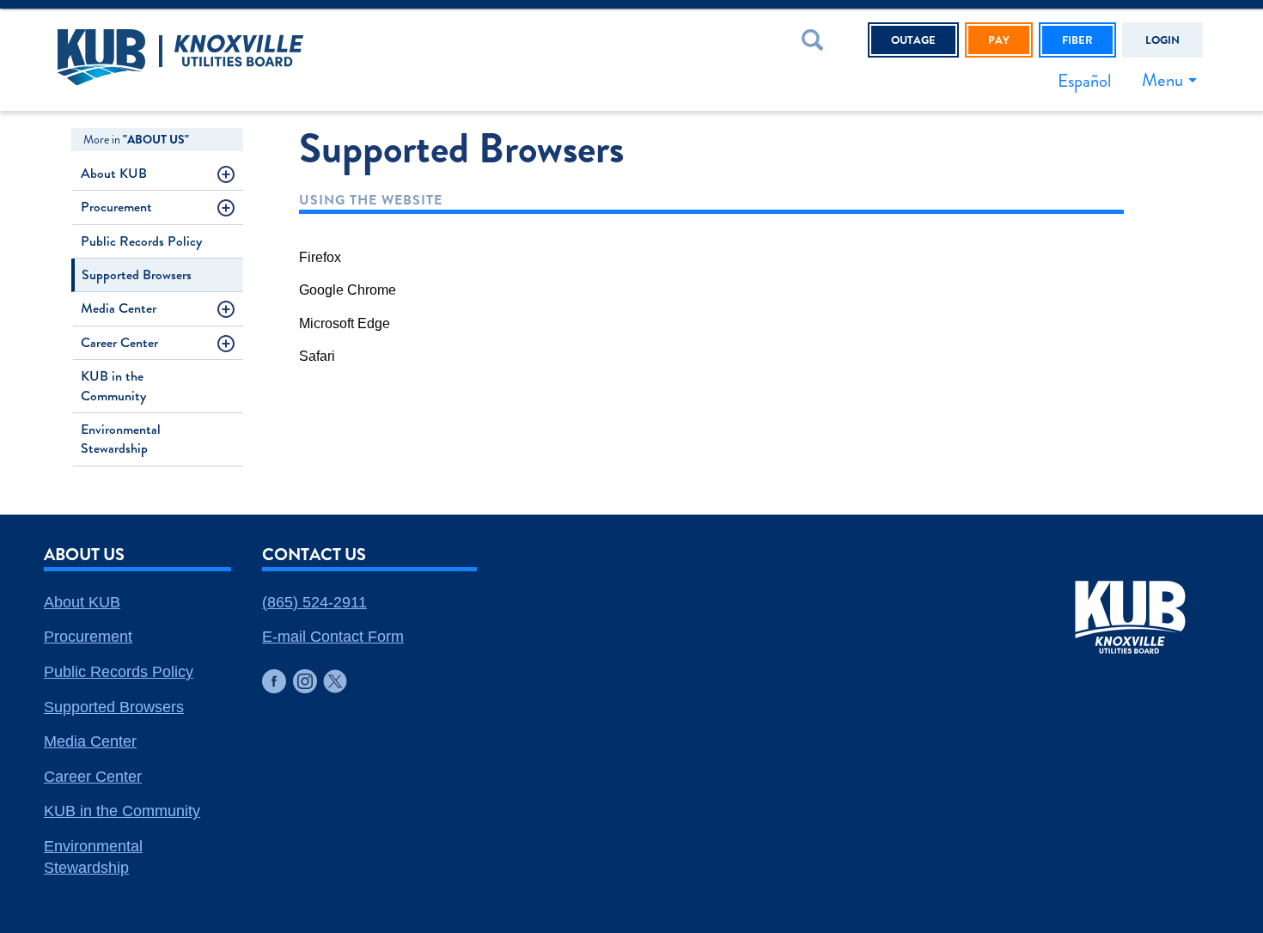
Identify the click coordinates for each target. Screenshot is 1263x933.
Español (1084, 81)
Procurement (116, 206)
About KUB (114, 173)
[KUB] (279, 59)
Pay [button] (999, 40)
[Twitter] (335, 681)
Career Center (119, 342)
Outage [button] (913, 40)
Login (1162, 40)
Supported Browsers (137, 274)
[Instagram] (305, 681)
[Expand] (229, 177)
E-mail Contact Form (333, 636)
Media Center (118, 308)
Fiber (1077, 40)
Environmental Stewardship (121, 438)
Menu (1162, 80)
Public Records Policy (141, 241)
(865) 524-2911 (314, 602)
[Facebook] (274, 681)
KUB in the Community (113, 385)
